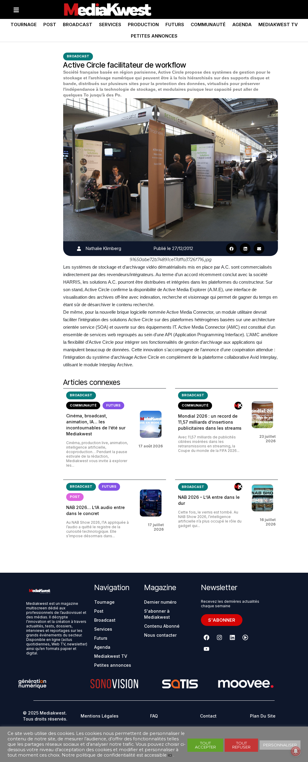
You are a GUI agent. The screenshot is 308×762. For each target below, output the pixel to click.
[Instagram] (219, 637)
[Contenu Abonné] (238, 406)
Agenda (242, 24)
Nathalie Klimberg (103, 248)
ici (170, 755)
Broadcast (77, 24)
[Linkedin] (232, 637)
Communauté (208, 24)
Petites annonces (154, 36)
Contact (208, 715)
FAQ (154, 715)
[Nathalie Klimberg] (79, 248)
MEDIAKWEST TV (278, 24)
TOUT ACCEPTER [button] (205, 745)
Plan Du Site (263, 715)
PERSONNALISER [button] (280, 744)
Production (143, 24)
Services (110, 24)
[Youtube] (206, 649)
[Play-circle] (245, 637)
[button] (231, 248)
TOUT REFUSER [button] (241, 745)
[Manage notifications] (295, 751)
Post (49, 24)
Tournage (24, 24)
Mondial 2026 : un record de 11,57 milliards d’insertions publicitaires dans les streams (210, 422)
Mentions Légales (100, 715)
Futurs (174, 24)
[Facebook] (206, 637)
